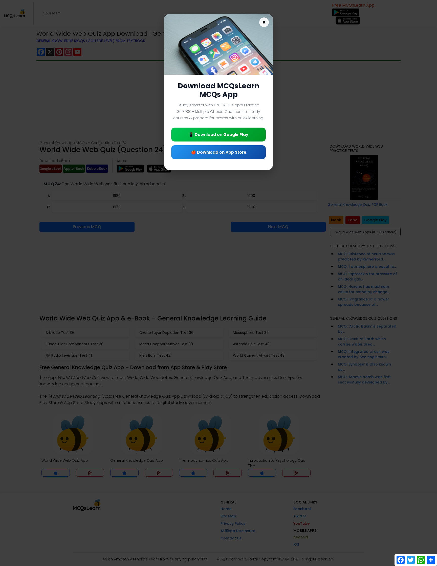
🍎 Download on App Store (218, 152)
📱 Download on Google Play (218, 134)
